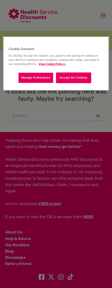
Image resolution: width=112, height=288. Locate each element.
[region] (56, 63)
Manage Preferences (35, 77)
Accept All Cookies (73, 77)
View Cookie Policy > (52, 63)
